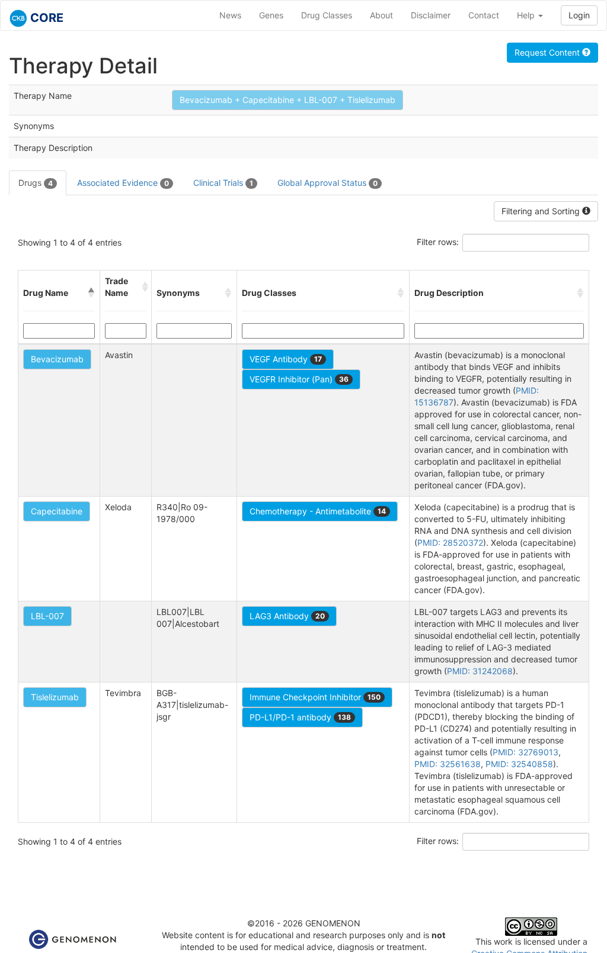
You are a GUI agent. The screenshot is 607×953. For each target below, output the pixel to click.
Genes (271, 15)
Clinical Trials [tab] (223, 183)
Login (579, 15)
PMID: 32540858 (519, 764)
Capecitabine (56, 511)
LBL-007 (47, 616)
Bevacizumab (57, 359)
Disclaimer (431, 15)
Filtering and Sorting (541, 211)
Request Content (548, 52)
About (381, 15)
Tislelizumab (55, 697)
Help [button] (527, 15)
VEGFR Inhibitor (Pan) (299, 379)
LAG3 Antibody (287, 616)
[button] (91, 293)
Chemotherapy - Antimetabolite (318, 511)
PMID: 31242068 (480, 671)
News (230, 15)
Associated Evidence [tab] (123, 183)
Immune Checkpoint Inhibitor (315, 697)
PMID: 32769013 (525, 752)
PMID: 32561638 (447, 764)
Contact (483, 15)
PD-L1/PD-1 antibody (300, 717)
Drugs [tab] (35, 183)
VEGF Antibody (286, 359)
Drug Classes (326, 15)
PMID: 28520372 (450, 542)
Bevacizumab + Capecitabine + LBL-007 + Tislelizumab (287, 100)
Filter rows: (438, 242)
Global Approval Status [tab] (327, 183)
